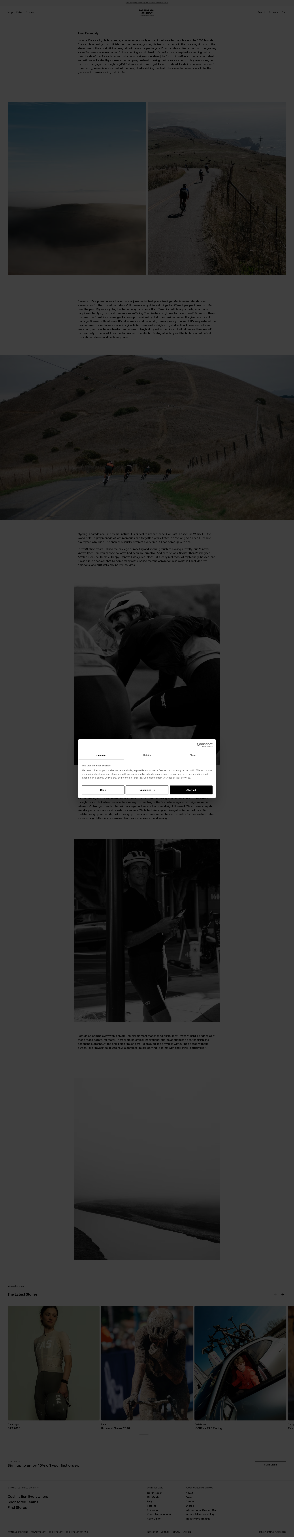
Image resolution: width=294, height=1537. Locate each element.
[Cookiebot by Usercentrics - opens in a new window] (199, 745)
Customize (145, 789)
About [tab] (193, 755)
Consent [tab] (101, 755)
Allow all (191, 789)
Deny (103, 789)
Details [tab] (147, 755)
